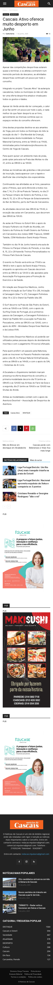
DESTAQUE (13, 10)
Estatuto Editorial (15, 974)
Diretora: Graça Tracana (19, 971)
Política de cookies (35, 977)
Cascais (6, 14)
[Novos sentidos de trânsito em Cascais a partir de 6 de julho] (9, 895)
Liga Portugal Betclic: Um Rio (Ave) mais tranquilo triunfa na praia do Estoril (33, 470)
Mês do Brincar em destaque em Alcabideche (14, 446)
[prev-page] (4, 506)
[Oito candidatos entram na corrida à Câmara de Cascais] (9, 882)
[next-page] (8, 506)
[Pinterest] (26, 428)
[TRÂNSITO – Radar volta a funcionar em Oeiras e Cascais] (9, 908)
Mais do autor (36, 460)
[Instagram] (26, 861)
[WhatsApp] (32, 428)
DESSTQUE (26, 413)
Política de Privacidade (32, 974)
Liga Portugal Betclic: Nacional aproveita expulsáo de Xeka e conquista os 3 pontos (34, 483)
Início (5, 10)
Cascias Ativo (15, 413)
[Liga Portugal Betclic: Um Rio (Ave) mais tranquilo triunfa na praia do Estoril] (9, 470)
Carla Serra (10, 34)
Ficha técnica (36, 971)
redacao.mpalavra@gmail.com (35, 854)
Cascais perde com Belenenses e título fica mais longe (39, 448)
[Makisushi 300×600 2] (26, 706)
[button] (4, 3)
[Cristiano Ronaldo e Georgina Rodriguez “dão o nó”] (9, 496)
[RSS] (34, 862)
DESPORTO (14, 14)
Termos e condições (18, 977)
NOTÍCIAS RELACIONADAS (15, 460)
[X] (20, 428)
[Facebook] (14, 428)
